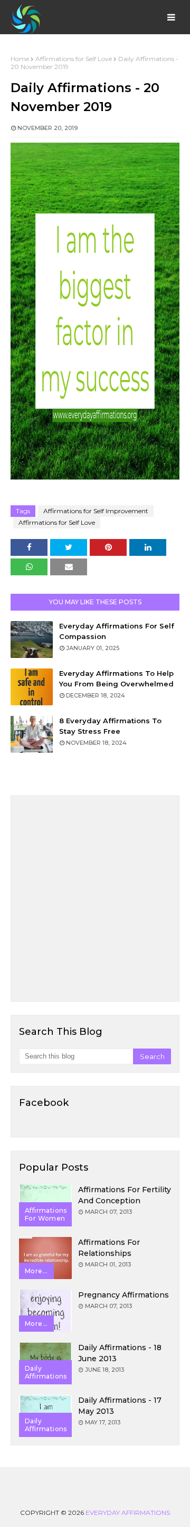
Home (20, 59)
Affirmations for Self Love (73, 59)
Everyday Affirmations (128, 1512)
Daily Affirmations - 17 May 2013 (120, 1405)
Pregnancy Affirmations (123, 1295)
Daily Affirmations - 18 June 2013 (120, 1353)
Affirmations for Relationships (109, 1247)
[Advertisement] (95, 898)
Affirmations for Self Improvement (95, 511)
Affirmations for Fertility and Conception (124, 1195)
